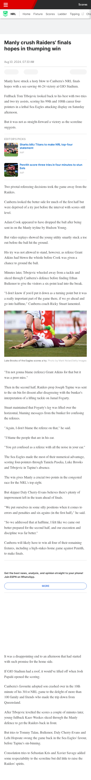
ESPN (22, 4)
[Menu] (5, 4)
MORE (45, 585)
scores (83, 4)
